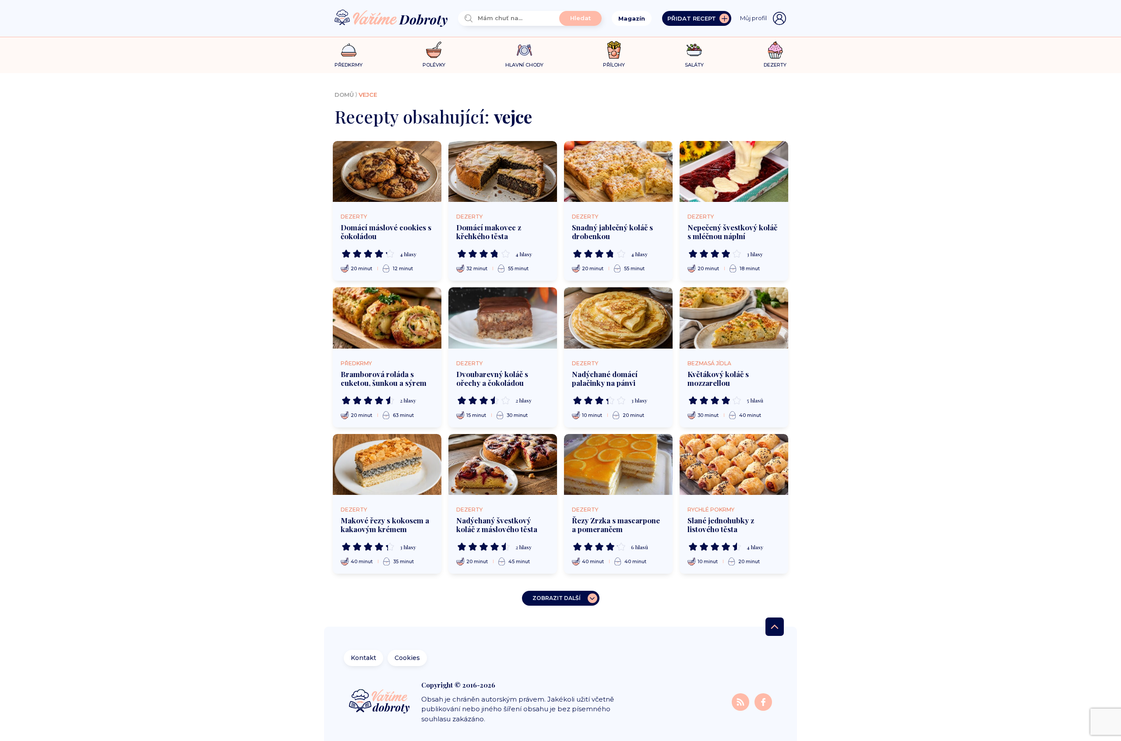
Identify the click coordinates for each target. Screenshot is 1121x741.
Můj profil (753, 17)
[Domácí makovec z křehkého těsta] (502, 171)
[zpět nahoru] (774, 627)
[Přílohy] (614, 50)
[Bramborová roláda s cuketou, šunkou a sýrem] (387, 318)
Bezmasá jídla (709, 363)
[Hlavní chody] (524, 50)
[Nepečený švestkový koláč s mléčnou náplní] (734, 171)
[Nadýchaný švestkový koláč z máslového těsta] (502, 464)
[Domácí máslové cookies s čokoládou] (387, 171)
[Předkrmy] (348, 49)
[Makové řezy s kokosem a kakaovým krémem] (387, 464)
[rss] (741, 701)
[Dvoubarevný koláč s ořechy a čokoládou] (502, 318)
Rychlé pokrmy (710, 509)
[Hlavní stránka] (391, 19)
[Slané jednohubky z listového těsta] (734, 464)
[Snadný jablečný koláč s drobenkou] (618, 171)
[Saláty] (694, 50)
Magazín (631, 18)
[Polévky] (433, 50)
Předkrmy (356, 363)
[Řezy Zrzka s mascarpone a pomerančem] (618, 464)
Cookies (407, 658)
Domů (344, 94)
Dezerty (354, 216)
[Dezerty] (775, 50)
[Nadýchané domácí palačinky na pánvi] (618, 318)
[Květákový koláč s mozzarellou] (734, 318)
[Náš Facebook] (763, 701)
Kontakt (363, 658)
